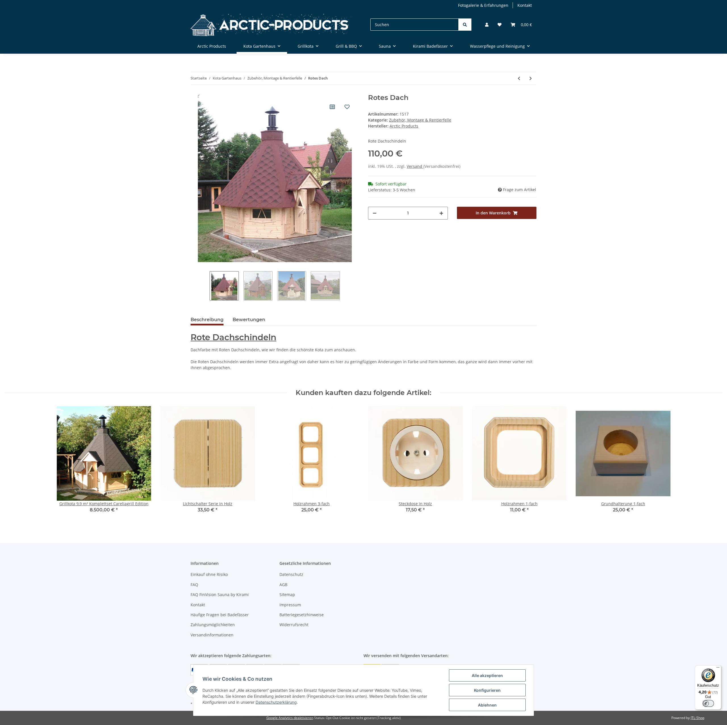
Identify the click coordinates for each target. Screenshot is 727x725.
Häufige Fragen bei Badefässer (220, 614)
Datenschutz (291, 574)
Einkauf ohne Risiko (209, 574)
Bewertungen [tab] (249, 319)
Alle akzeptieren (487, 675)
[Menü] (718, 668)
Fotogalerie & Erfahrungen (483, 5)
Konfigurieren (487, 690)
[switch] (708, 703)
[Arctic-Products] (271, 25)
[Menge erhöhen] (441, 213)
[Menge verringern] (374, 213)
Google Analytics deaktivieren (289, 717)
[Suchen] (464, 24)
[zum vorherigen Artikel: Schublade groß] (519, 78)
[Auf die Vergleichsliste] (332, 107)
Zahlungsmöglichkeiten (213, 624)
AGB (283, 584)
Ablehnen (487, 705)
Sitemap (287, 594)
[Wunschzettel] (499, 24)
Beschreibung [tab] (207, 319)
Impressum (290, 604)
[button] (487, 24)
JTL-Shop (697, 717)
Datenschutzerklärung (276, 702)
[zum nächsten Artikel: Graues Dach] (530, 78)
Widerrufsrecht (293, 624)
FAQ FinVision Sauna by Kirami (220, 594)
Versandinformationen (212, 635)
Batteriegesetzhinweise (301, 614)
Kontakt (524, 5)
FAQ (194, 584)
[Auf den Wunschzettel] (347, 107)
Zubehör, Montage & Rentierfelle (420, 120)
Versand (415, 166)
